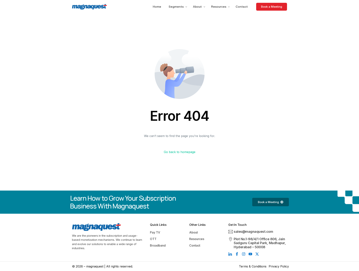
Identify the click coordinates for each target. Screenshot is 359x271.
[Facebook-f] (237, 254)
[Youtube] (250, 254)
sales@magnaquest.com (253, 231)
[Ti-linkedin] (230, 254)
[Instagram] (244, 254)
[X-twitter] (257, 254)
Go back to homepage (179, 152)
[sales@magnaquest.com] (230, 232)
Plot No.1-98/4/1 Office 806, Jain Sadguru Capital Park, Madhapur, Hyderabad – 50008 (260, 243)
